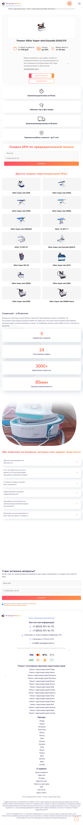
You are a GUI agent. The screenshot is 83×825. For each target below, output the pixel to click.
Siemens (42, 744)
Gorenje (42, 759)
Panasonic (42, 727)
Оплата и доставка (41, 784)
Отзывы (41, 778)
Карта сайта (41, 793)
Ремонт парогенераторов (16, 9)
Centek (42, 765)
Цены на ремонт (41, 772)
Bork (42, 756)
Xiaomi (42, 724)
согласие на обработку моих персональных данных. (20, 604)
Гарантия (41, 775)
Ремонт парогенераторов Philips (42, 669)
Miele (42, 762)
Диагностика (41, 781)
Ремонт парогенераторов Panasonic (42, 675)
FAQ (41, 787)
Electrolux (42, 730)
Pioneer (42, 741)
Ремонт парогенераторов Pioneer (42, 690)
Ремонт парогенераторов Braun (42, 699)
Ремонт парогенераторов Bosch (42, 681)
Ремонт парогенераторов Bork (42, 704)
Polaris (42, 753)
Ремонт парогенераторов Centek (42, 713)
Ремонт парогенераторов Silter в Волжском (41, 9)
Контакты (41, 790)
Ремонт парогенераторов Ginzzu (42, 684)
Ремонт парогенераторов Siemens (42, 693)
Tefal (42, 747)
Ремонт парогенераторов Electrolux (42, 678)
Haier (42, 738)
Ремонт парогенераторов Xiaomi (42, 672)
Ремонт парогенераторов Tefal (42, 696)
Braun (42, 750)
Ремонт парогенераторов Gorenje (42, 707)
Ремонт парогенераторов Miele (42, 710)
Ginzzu (42, 735)
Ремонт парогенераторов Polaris (42, 701)
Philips (42, 721)
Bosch (42, 733)
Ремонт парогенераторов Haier (42, 687)
